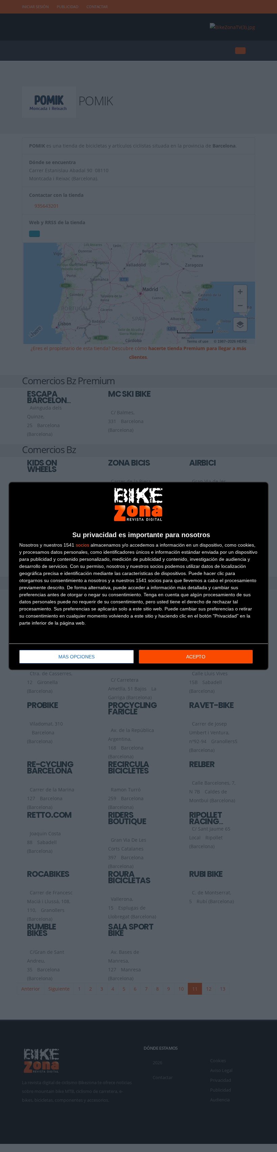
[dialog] (138, 576)
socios (82, 545)
